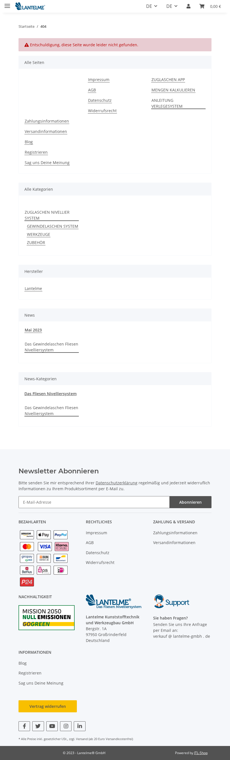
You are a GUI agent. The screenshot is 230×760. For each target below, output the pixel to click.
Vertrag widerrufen (47, 706)
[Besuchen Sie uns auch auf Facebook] (24, 726)
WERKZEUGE (38, 234)
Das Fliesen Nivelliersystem (50, 393)
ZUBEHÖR (36, 242)
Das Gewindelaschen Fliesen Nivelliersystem (51, 347)
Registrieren (36, 152)
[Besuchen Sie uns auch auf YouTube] (52, 726)
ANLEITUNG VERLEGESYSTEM (167, 103)
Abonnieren (190, 502)
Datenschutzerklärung (116, 482)
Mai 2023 (33, 330)
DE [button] (149, 6)
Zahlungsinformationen (47, 121)
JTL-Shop (201, 752)
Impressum (98, 79)
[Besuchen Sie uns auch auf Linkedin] (79, 726)
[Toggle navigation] (7, 3)
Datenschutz (100, 100)
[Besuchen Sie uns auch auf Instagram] (66, 726)
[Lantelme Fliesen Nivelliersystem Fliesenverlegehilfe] (30, 6)
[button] (188, 6)
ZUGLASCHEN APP (168, 79)
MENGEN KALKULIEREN (173, 90)
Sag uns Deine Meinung (47, 162)
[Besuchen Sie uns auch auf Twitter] (38, 726)
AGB (92, 90)
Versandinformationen (46, 131)
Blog (29, 141)
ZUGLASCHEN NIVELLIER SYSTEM (47, 215)
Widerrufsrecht (102, 110)
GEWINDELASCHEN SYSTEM (52, 226)
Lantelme (33, 288)
